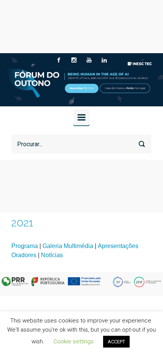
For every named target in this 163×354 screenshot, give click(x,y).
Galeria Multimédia (67, 246)
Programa (24, 246)
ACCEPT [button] (116, 342)
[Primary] (81, 117)
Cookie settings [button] (73, 341)
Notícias (52, 255)
